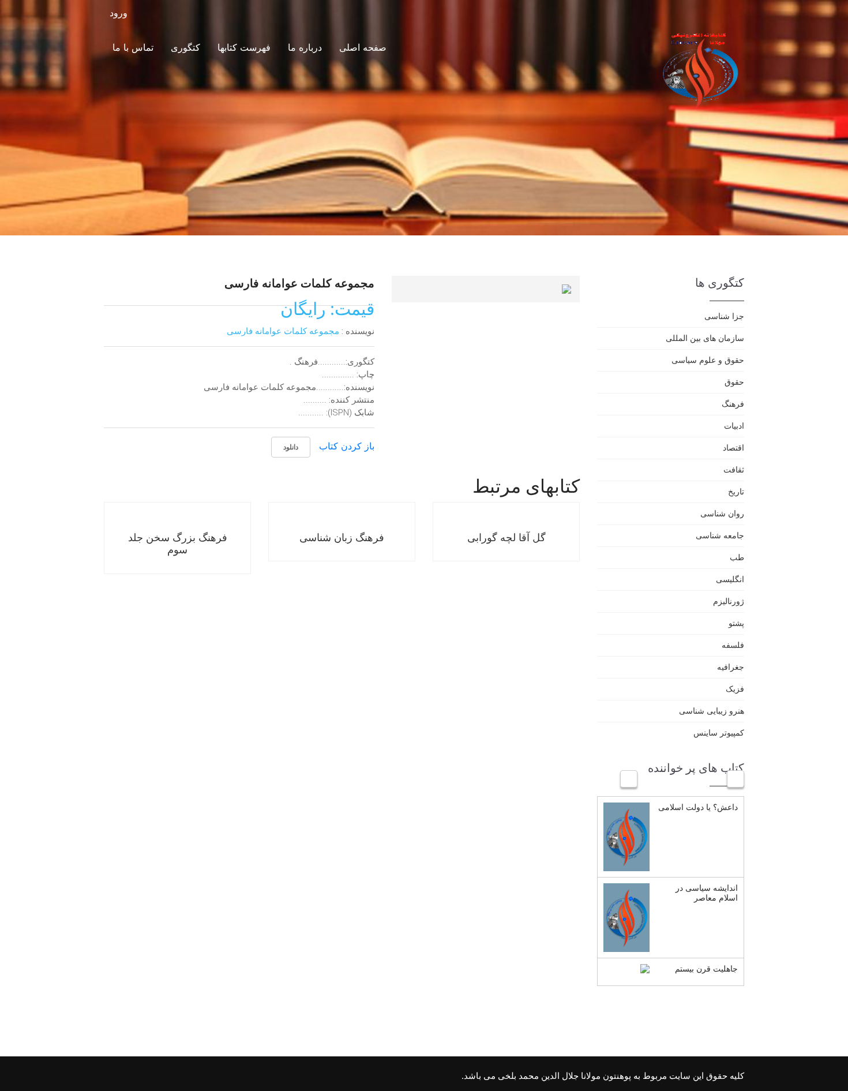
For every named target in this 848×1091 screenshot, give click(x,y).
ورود (120, 13)
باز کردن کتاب (346, 446)
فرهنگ (733, 403)
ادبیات (734, 425)
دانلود (290, 447)
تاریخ (736, 491)
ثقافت (733, 469)
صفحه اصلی (363, 47)
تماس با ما (132, 47)
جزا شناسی (724, 316)
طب (737, 557)
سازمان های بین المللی (705, 338)
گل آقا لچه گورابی (506, 537)
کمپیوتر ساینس (718, 732)
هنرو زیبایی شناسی (711, 710)
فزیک (735, 688)
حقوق (734, 382)
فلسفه (733, 645)
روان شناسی (722, 513)
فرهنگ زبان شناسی (341, 537)
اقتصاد (733, 447)
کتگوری (185, 47)
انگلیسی (730, 579)
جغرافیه (730, 667)
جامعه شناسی (720, 535)
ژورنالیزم (728, 601)
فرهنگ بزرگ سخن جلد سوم (177, 543)
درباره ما (305, 47)
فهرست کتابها (244, 47)
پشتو (736, 623)
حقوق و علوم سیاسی (707, 360)
